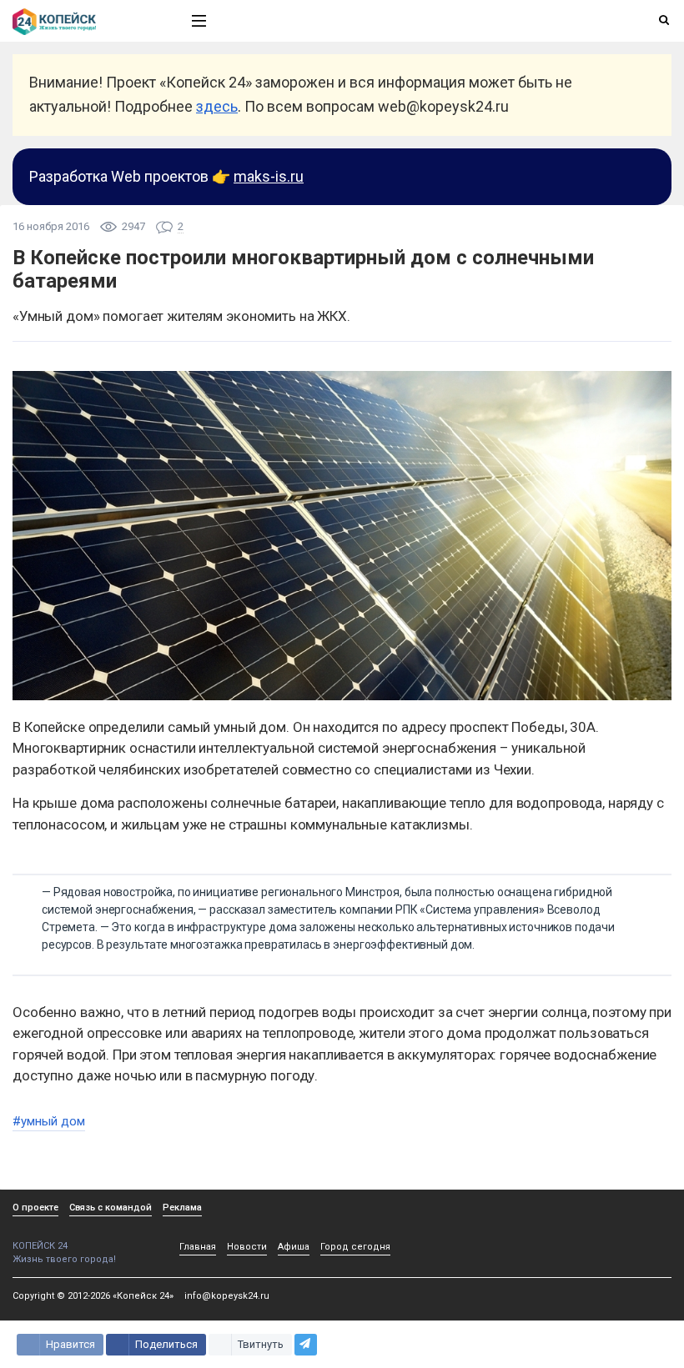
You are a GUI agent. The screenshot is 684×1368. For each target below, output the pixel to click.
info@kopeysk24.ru (226, 1295)
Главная (197, 1246)
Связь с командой (110, 1207)
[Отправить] (305, 1344)
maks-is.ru (269, 176)
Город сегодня (355, 1246)
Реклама (182, 1207)
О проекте (35, 1207)
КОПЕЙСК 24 (40, 1245)
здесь (217, 106)
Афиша (293, 1246)
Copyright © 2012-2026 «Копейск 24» (93, 1295)
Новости (247, 1246)
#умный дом (49, 1121)
